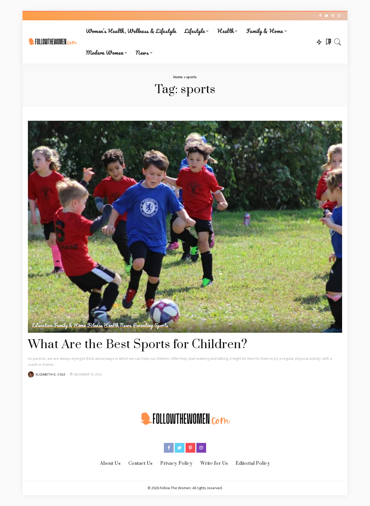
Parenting (143, 325)
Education (42, 325)
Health (111, 325)
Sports (161, 325)
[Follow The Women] (53, 42)
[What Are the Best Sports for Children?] (185, 227)
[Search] (337, 42)
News (125, 325)
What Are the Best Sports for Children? (137, 344)
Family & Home (70, 325)
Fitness (94, 325)
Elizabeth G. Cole (50, 374)
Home (178, 77)
